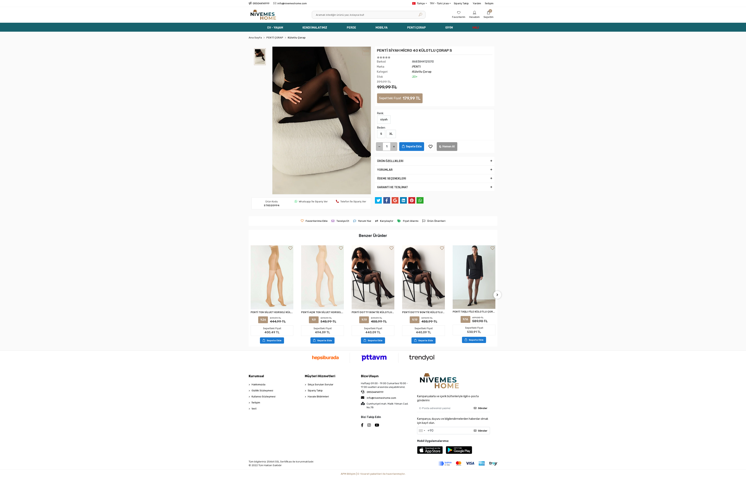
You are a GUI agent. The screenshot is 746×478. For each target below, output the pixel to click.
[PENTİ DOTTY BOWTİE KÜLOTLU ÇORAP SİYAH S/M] (373, 277)
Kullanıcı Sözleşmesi (263, 396)
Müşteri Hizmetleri (320, 376)
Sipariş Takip (461, 3)
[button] (488, 14)
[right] (497, 295)
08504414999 (374, 392)
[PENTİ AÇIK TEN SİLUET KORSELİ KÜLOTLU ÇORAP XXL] (322, 277)
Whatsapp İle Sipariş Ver (313, 201)
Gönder (482, 408)
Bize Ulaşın (370, 376)
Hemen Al (448, 146)
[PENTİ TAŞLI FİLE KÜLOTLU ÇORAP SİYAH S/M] (474, 277)
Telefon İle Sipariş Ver (353, 201)
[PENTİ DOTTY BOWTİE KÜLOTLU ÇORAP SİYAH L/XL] (423, 277)
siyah (384, 119)
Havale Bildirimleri (318, 396)
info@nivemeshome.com (381, 397)
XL (391, 134)
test (254, 408)
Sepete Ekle (414, 146)
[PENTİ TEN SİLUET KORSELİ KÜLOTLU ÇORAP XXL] (272, 277)
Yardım (477, 3)
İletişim (489, 3)
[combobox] (421, 430)
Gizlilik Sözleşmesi (262, 390)
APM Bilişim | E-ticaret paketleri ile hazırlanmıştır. (373, 473)
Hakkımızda (258, 384)
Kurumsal (256, 376)
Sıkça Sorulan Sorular (320, 384)
